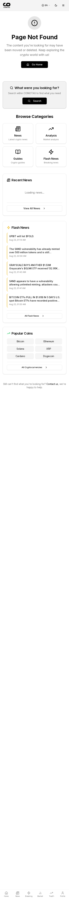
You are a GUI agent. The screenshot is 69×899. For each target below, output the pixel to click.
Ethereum (49, 341)
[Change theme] (56, 5)
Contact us (52, 384)
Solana (20, 348)
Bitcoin (20, 341)
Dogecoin (48, 356)
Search (37, 100)
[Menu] (63, 5)
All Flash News (32, 316)
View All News (31, 208)
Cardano (20, 356)
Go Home (37, 64)
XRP (48, 348)
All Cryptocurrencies (32, 367)
